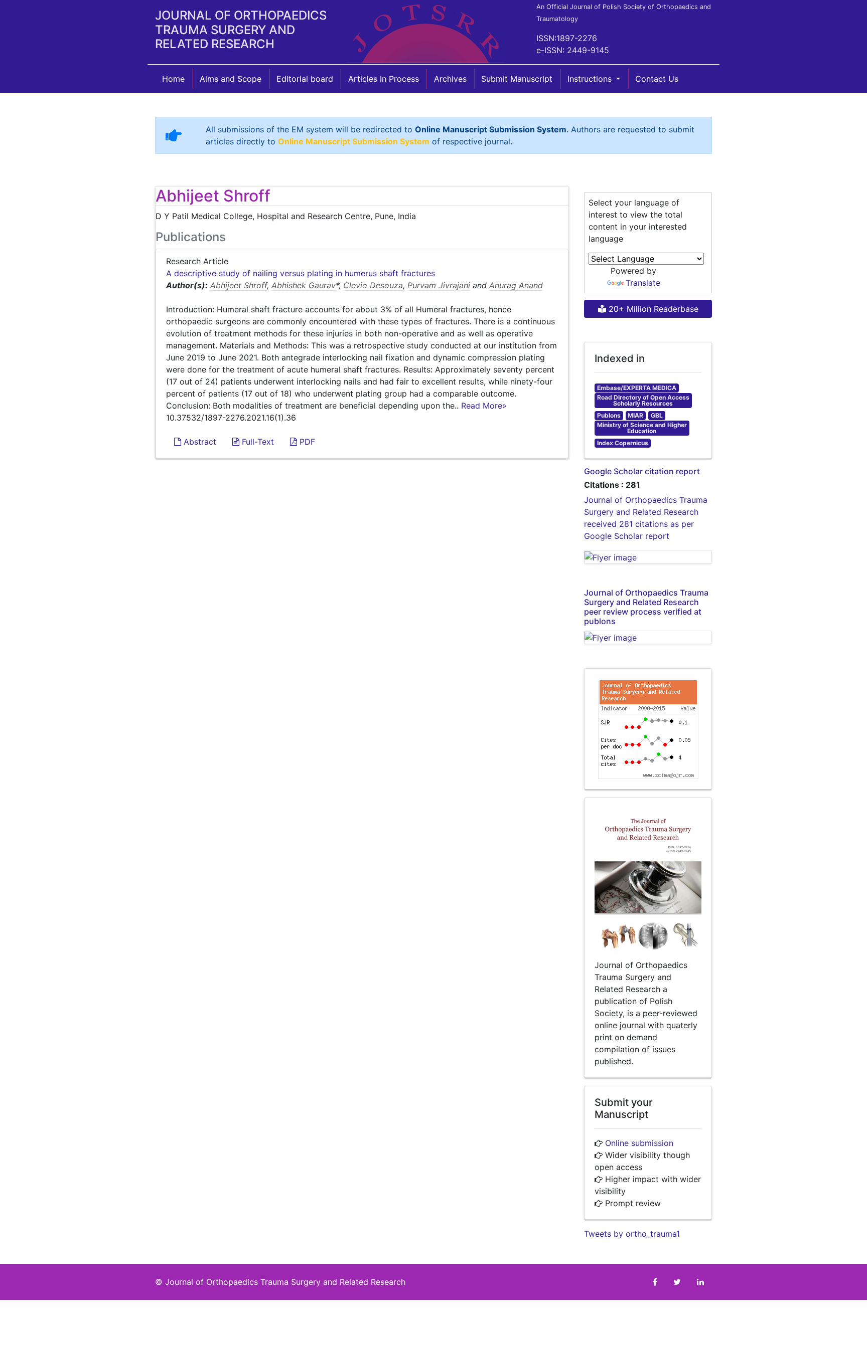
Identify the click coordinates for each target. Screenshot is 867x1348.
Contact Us (656, 79)
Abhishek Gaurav (303, 285)
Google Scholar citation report (642, 471)
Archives (450, 79)
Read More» (484, 406)
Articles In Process (383, 79)
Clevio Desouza (373, 285)
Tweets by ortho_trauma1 (632, 1234)
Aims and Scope (230, 79)
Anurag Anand (516, 285)
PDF (306, 442)
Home (173, 79)
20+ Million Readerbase (652, 309)
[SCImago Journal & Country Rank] (648, 728)
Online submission (639, 1143)
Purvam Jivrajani (438, 285)
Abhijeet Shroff (238, 285)
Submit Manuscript (516, 79)
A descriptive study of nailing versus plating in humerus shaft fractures (300, 273)
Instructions (590, 79)
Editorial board (304, 79)
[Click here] (648, 556)
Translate (643, 283)
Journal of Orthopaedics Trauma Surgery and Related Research (285, 1282)
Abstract (198, 442)
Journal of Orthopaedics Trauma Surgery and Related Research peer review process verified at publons (646, 607)
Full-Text (256, 442)
